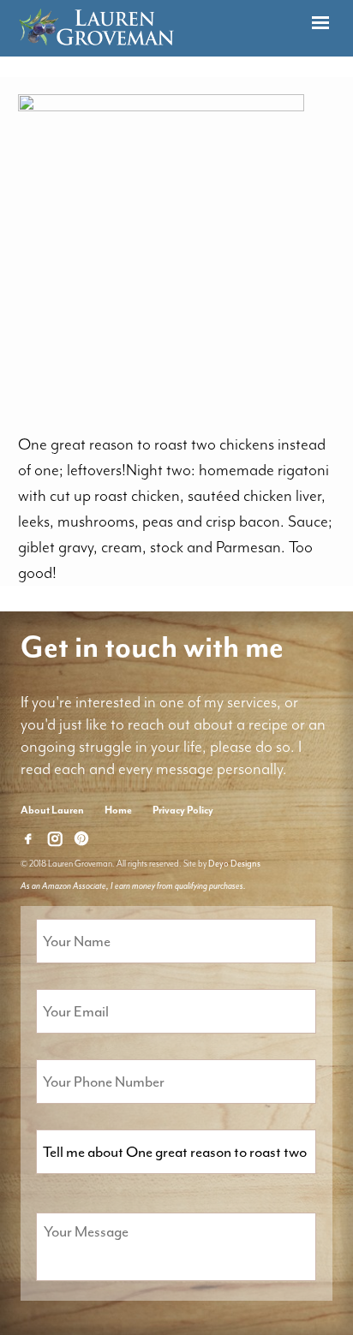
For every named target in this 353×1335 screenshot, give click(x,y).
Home (118, 810)
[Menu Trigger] (320, 24)
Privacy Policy (183, 810)
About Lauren (52, 810)
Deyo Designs (234, 863)
